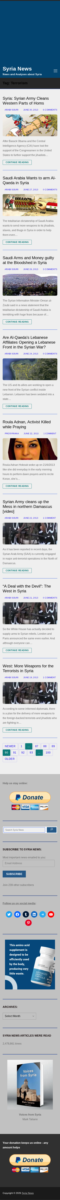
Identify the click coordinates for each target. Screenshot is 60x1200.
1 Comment (49, 434)
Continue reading (17, 162)
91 (14, 752)
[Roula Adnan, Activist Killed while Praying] (30, 449)
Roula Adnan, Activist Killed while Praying (27, 424)
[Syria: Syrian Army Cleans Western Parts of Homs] (30, 125)
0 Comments (49, 190)
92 (23, 752)
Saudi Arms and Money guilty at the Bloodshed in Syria (28, 260)
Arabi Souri (11, 110)
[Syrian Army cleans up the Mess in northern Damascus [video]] (30, 533)
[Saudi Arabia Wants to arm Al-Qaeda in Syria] (30, 205)
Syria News (17, 69)
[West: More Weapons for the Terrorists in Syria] (30, 693)
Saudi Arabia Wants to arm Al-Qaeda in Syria (29, 180)
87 (36, 746)
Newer (10, 746)
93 (31, 752)
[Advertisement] (30, 32)
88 (45, 746)
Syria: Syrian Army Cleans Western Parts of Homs (26, 100)
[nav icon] (55, 70)
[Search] (51, 830)
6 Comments (49, 110)
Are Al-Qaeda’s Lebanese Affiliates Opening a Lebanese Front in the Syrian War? (29, 342)
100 (48, 752)
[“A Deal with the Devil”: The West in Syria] (30, 613)
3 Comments (49, 269)
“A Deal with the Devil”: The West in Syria (27, 588)
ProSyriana (11, 434)
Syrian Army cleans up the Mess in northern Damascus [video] (27, 506)
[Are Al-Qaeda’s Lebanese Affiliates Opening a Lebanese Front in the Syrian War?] (30, 369)
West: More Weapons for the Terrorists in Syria (28, 668)
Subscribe (14, 874)
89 (53, 746)
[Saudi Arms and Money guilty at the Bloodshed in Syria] (30, 285)
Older (10, 758)
